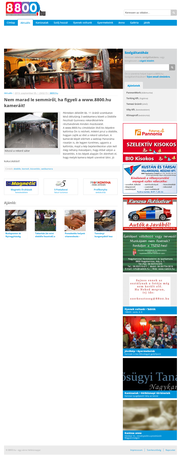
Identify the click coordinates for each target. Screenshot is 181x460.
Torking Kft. (137, 98)
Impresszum (136, 450)
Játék (147, 22)
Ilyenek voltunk (82, 22)
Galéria (134, 22)
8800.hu (54, 93)
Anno (121, 22)
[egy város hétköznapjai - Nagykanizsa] (25, 9)
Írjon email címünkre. (158, 76)
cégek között (146, 60)
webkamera (47, 168)
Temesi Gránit (137, 103)
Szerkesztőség (154, 450)
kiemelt (25, 168)
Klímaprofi (138, 115)
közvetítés (35, 168)
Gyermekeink (105, 22)
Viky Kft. (138, 109)
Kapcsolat (170, 450)
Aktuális (25, 22)
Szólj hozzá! (61, 22)
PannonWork (139, 92)
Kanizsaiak (42, 22)
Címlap (11, 22)
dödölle (17, 168)
